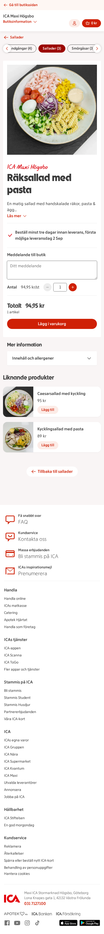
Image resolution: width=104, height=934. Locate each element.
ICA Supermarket (17, 761)
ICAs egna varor (16, 740)
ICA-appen (12, 648)
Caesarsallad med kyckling (61, 393)
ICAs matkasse (15, 606)
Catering (10, 613)
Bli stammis (12, 690)
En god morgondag (19, 825)
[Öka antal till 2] (73, 287)
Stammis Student (17, 698)
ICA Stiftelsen (14, 818)
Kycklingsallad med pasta (60, 429)
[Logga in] (74, 23)
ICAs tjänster (15, 639)
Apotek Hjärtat (15, 620)
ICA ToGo (11, 662)
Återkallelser (14, 853)
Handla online (15, 598)
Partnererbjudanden (20, 712)
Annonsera (12, 790)
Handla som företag (19, 627)
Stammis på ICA (18, 682)
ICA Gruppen (14, 747)
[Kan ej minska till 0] (47, 287)
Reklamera (12, 846)
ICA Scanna (13, 655)
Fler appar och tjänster (22, 669)
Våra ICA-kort (14, 719)
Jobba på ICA (14, 797)
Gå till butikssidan (23, 5)
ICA (7, 731)
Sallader (16, 37)
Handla (10, 590)
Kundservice (15, 837)
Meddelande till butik (26, 254)
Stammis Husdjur (17, 705)
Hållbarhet (13, 809)
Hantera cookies (17, 874)
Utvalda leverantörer (20, 783)
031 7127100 (35, 903)
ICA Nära (11, 754)
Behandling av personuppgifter (28, 867)
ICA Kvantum (14, 768)
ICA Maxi (10, 775)
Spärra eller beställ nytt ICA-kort (29, 860)
